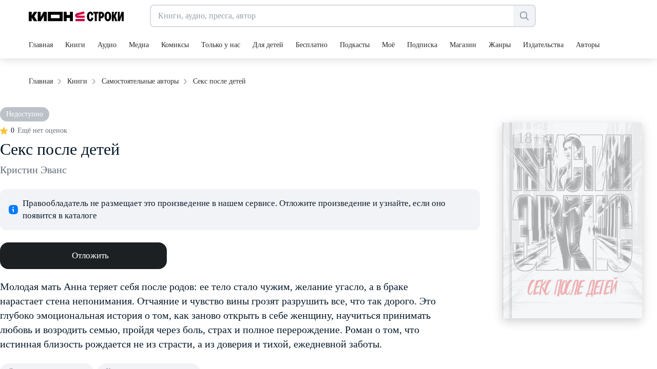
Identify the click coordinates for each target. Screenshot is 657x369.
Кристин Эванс (33, 169)
